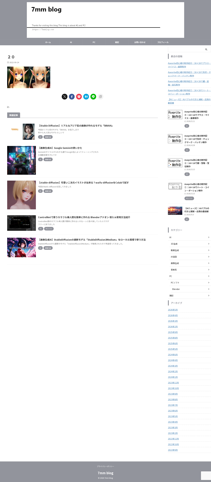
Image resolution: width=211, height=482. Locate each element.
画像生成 (175, 263)
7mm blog (105, 472)
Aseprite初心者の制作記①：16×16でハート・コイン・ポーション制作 (189, 92)
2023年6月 (173, 410)
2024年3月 (173, 365)
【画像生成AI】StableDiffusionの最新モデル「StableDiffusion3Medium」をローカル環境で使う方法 (92, 239)
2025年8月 (173, 337)
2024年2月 (173, 371)
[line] (93, 97)
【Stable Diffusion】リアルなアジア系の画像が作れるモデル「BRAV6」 (76, 125)
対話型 (174, 256)
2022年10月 (173, 444)
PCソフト (175, 282)
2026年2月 (173, 326)
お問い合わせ (140, 42)
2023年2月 (173, 433)
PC (94, 42)
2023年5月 (173, 416)
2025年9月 (173, 332)
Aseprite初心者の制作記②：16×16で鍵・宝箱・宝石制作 (188, 83)
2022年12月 (173, 438)
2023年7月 (173, 405)
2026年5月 (173, 309)
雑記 (117, 42)
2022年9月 (173, 449)
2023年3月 (173, 427)
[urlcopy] (100, 97)
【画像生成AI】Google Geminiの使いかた (60, 148)
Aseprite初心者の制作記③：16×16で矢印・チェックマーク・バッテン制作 (189, 74)
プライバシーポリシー (105, 466)
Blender (176, 289)
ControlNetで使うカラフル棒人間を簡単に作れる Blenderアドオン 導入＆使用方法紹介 (84, 217)
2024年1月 (173, 377)
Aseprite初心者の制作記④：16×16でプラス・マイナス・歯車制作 (189, 65)
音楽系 (174, 269)
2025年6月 (173, 343)
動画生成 (175, 250)
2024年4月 (173, 360)
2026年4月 (173, 315)
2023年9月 (173, 393)
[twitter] (64, 97)
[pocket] (79, 97)
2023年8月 (173, 399)
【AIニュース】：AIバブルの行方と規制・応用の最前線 (189, 101)
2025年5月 (173, 349)
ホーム (48, 42)
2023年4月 (173, 421)
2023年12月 (173, 382)
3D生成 (174, 243)
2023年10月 (173, 388)
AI (71, 42)
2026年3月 (173, 321)
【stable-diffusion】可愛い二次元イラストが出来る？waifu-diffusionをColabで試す (83, 182)
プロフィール (163, 42)
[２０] (86, 97)
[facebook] (72, 97)
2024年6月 (173, 354)
